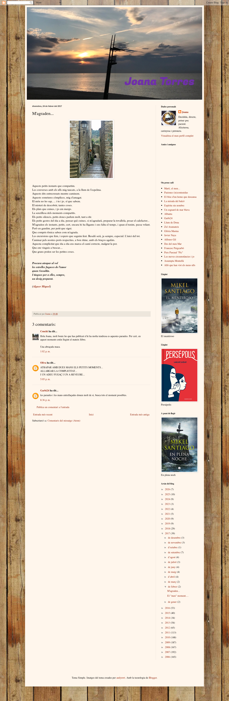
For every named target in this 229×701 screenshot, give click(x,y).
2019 (168, 523)
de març (172, 581)
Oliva (43, 362)
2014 (168, 617)
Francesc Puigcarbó (174, 248)
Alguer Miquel (41, 286)
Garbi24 (168, 218)
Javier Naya (170, 235)
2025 (168, 494)
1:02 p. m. (45, 351)
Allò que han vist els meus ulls (179, 265)
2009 (168, 642)
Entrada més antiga (139, 414)
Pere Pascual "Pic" (173, 252)
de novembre (175, 542)
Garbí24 (44, 390)
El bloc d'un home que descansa (180, 196)
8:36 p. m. (45, 400)
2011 (168, 632)
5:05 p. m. (45, 379)
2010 (168, 637)
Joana (185, 112)
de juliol (172, 562)
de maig (172, 572)
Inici (91, 414)
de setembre (174, 552)
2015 (168, 613)
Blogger (153, 677)
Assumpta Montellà (174, 260)
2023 (168, 504)
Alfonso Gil (170, 239)
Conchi (44, 331)
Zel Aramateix (171, 226)
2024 (168, 499)
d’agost (172, 557)
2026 (168, 489)
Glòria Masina (171, 231)
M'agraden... (173, 591)
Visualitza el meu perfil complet (177, 135)
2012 (168, 627)
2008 (168, 647)
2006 (168, 657)
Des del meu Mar (173, 243)
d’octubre (173, 547)
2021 (168, 513)
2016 (168, 608)
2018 (168, 528)
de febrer (173, 586)
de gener (172, 601)
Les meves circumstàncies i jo (179, 256)
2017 (168, 533)
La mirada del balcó (174, 201)
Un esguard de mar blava (176, 209)
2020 (168, 518)
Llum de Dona (171, 222)
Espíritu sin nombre (174, 205)
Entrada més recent (42, 414)
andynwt (120, 677)
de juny (172, 567)
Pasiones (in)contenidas (176, 192)
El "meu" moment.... (178, 595)
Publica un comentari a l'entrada (53, 407)
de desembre (174, 537)
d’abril (172, 576)
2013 (168, 622)
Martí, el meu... (172, 188)
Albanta (168, 213)
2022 (168, 509)
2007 (168, 652)
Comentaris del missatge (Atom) (64, 420)
